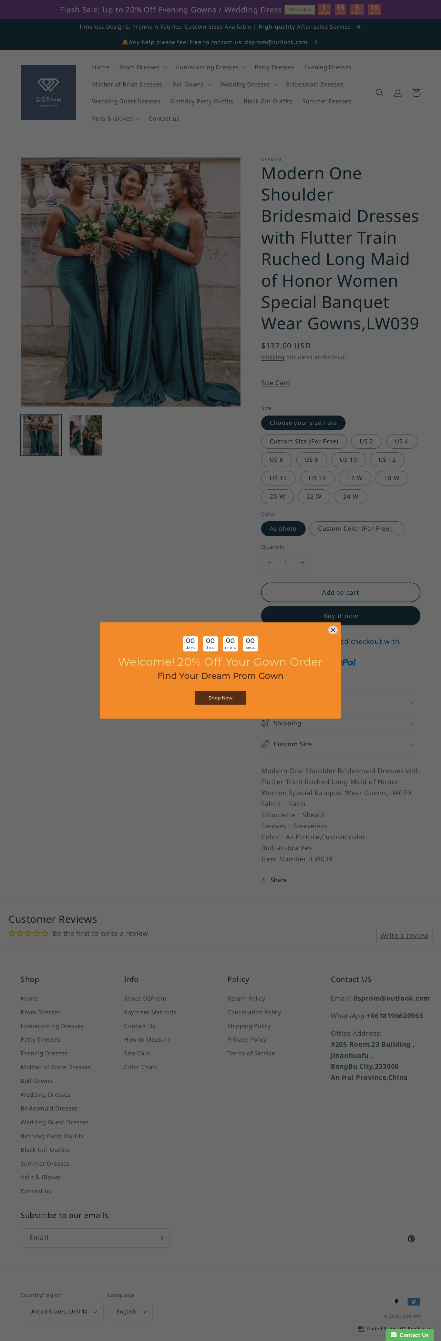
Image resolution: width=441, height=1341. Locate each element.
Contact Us (413, 1335)
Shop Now (220, 698)
